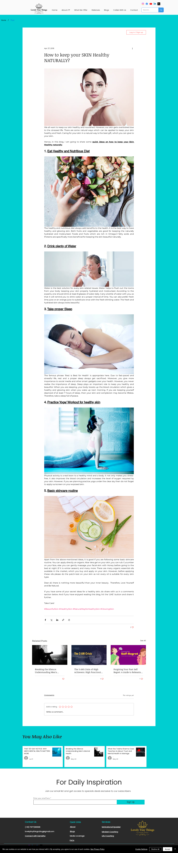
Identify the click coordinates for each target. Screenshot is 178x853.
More (102, 32)
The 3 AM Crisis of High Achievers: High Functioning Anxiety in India (88, 671)
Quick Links (75, 822)
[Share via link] (63, 620)
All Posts (35, 32)
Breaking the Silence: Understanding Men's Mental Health (46, 671)
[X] (158, 3)
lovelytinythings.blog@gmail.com (39, 831)
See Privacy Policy (97, 849)
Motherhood (89, 32)
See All (143, 640)
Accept (167, 849)
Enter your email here (41, 798)
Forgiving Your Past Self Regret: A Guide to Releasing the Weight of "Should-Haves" (128, 671)
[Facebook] (146, 3)
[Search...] (161, 10)
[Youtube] (150, 3)
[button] (120, 32)
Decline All (155, 849)
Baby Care (74, 32)
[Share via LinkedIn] (57, 620)
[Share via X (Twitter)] (51, 620)
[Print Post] (69, 620)
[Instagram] (142, 3)
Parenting (60, 32)
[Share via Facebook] (45, 620)
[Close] (175, 849)
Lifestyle (47, 32)
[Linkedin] (154, 3)
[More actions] (132, 48)
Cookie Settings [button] (141, 849)
